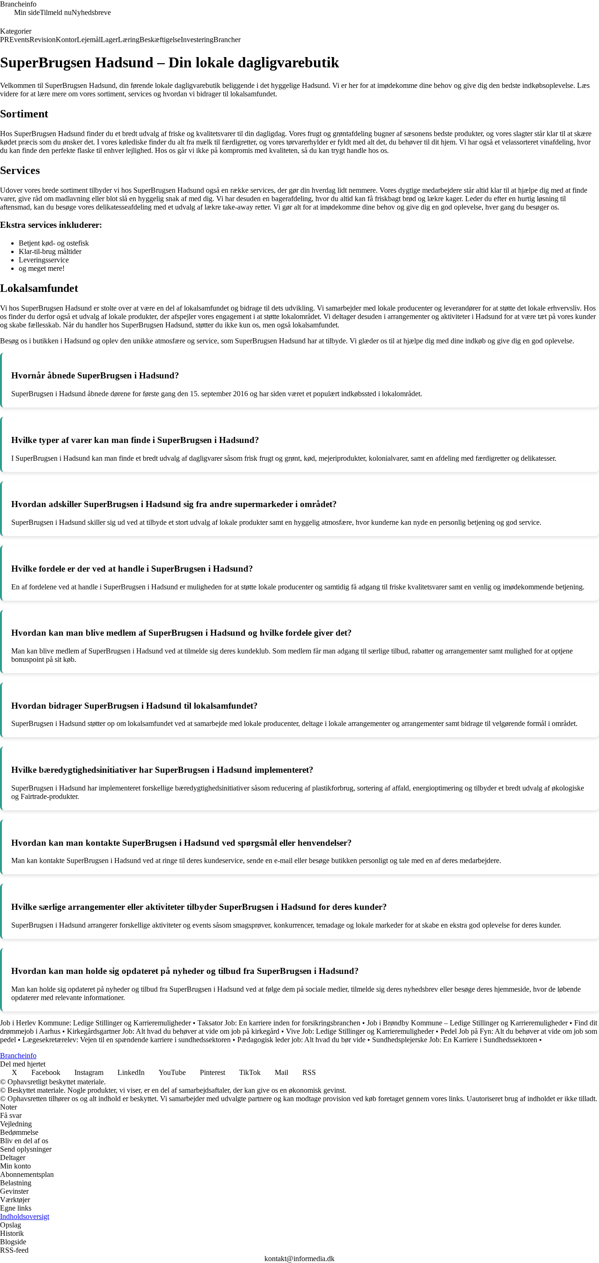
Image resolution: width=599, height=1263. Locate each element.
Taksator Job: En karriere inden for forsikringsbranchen (278, 1023)
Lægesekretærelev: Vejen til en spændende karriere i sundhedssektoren (126, 1040)
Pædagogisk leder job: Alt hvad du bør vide (301, 1040)
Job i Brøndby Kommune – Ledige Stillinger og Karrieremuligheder (467, 1023)
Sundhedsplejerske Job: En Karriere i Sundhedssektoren (454, 1040)
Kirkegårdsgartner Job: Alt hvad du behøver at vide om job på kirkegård (173, 1031)
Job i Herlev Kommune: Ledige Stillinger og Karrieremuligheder (95, 1023)
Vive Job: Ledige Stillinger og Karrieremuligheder (360, 1031)
